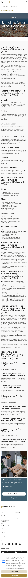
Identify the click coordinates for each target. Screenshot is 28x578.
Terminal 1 (10, 39)
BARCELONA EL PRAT (8, 10)
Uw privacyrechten (14, 571)
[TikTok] (5, 544)
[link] (7, 553)
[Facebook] (9, 544)
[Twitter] (20, 544)
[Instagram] (2, 544)
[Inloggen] (2, 2)
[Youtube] (13, 544)
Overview (4, 39)
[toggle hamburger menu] (26, 2)
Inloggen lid (14, 498)
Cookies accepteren (14, 575)
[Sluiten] (26, 554)
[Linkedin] (16, 544)
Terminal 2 (16, 39)
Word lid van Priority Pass (14, 493)
